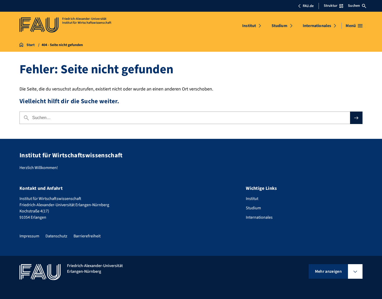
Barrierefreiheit (87, 236)
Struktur (330, 5)
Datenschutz (56, 236)
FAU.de (308, 6)
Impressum (29, 236)
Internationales (317, 26)
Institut (249, 26)
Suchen (354, 5)
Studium (279, 26)
